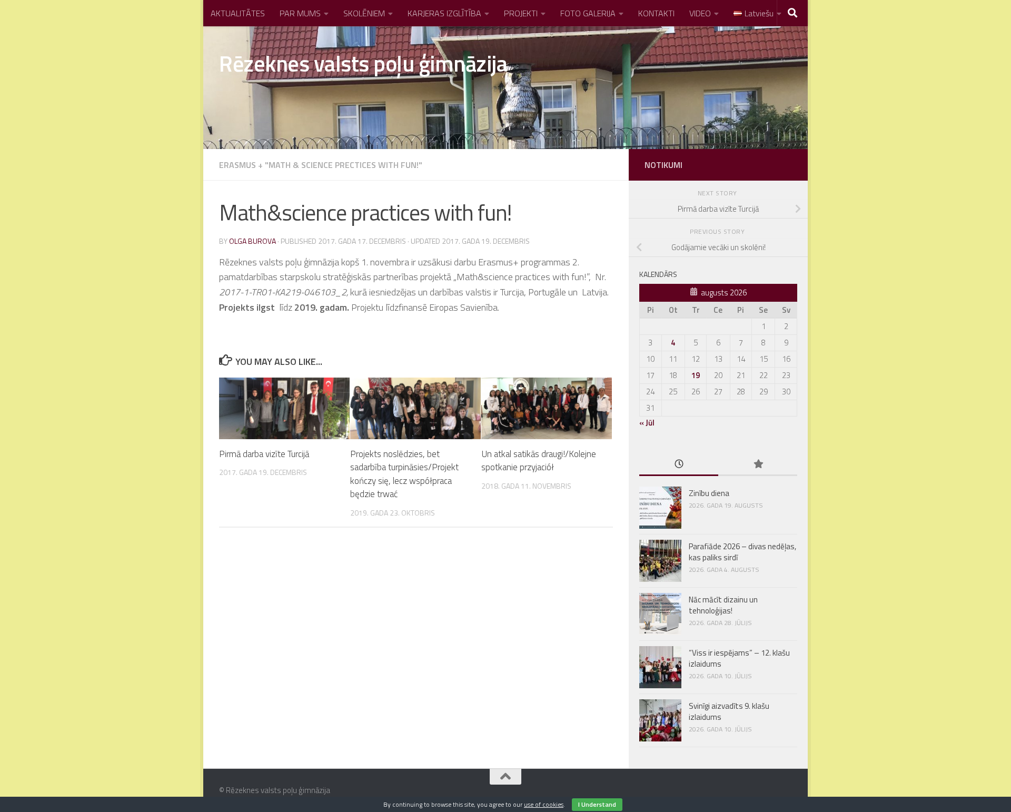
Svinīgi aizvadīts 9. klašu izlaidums (729, 711)
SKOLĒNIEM (364, 13)
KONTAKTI (656, 13)
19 (695, 375)
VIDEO (700, 13)
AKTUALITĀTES (238, 13)
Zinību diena (709, 493)
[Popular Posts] (757, 464)
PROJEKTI (521, 13)
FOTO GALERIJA (588, 13)
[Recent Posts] (678, 464)
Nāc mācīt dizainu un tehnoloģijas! (723, 605)
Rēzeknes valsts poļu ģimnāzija (363, 63)
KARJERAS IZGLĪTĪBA (444, 13)
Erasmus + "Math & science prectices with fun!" (320, 165)
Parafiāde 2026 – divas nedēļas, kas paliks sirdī (742, 551)
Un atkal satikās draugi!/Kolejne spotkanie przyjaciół (538, 460)
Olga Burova (252, 240)
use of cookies (543, 804)
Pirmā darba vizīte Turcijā (264, 454)
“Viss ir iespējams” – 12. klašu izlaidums (739, 658)
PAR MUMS (300, 13)
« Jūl (647, 423)
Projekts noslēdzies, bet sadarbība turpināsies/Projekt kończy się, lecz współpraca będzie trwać (404, 474)
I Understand (597, 804)
